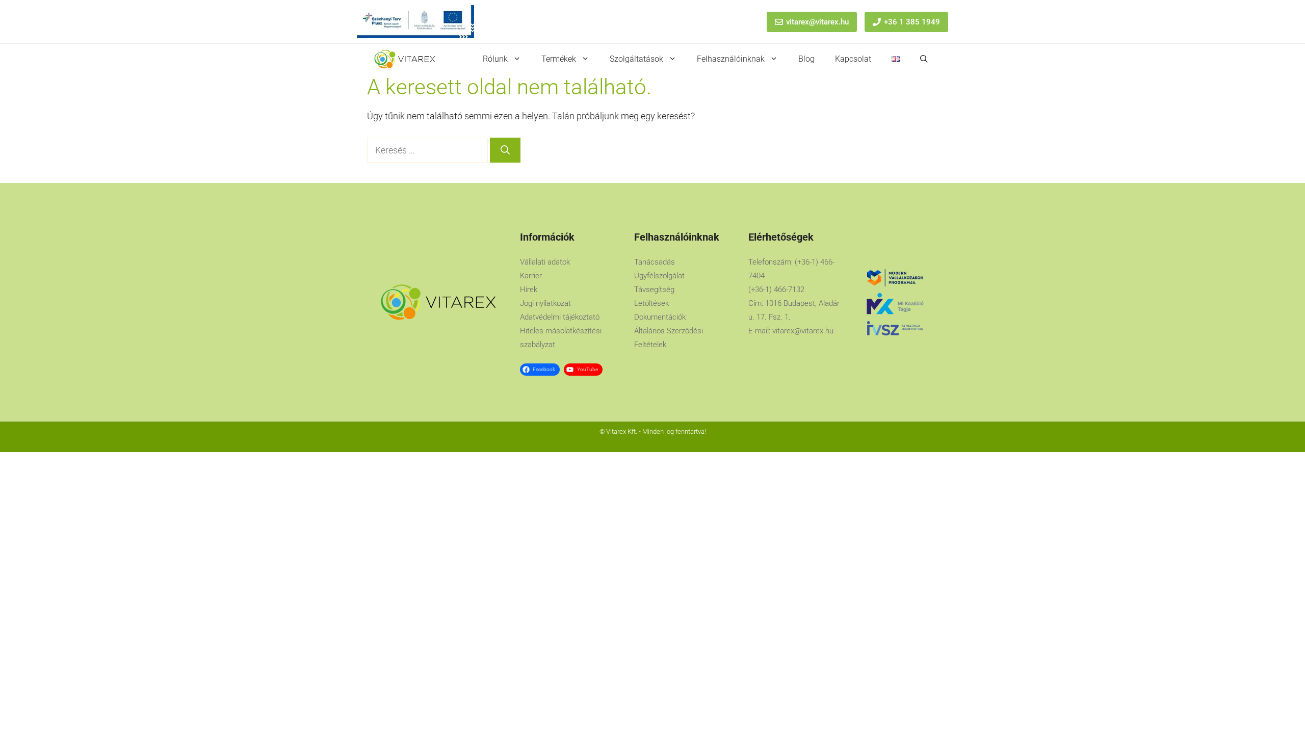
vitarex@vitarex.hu (817, 22)
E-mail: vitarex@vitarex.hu (790, 330)
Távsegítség (654, 289)
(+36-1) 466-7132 (776, 289)
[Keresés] (505, 150)
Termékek (558, 59)
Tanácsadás (654, 262)
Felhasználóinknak (731, 59)
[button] (924, 59)
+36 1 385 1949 (912, 22)
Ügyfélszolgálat (659, 275)
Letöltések (651, 303)
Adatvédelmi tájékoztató (559, 317)
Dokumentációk (660, 317)
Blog (806, 59)
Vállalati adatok (545, 262)
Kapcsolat (853, 59)
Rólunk (495, 59)
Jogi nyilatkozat (545, 303)
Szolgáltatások (636, 59)
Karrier (531, 275)
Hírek (528, 289)
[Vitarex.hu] (404, 59)
